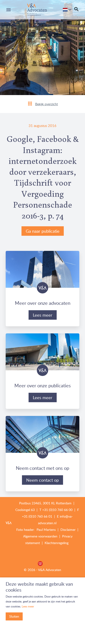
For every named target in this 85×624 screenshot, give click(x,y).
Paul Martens (47, 529)
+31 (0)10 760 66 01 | (38, 516)
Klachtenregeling (56, 543)
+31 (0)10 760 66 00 (57, 509)
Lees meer (42, 315)
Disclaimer (68, 529)
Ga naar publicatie (43, 231)
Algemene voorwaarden (40, 536)
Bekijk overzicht (46, 104)
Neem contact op (42, 480)
